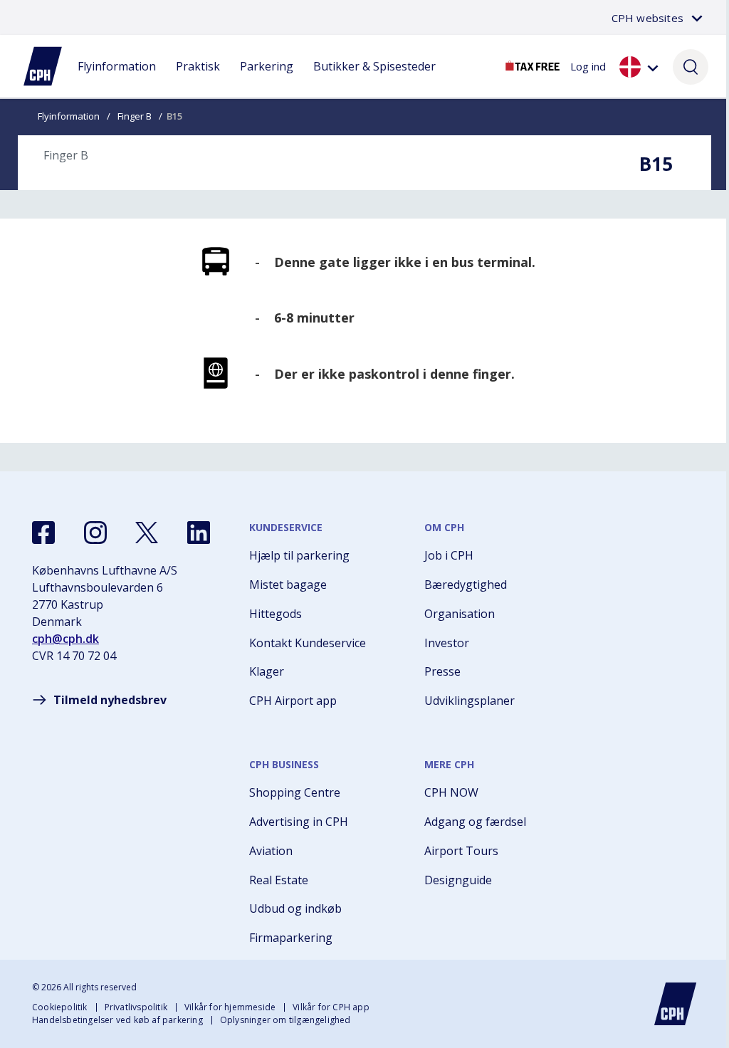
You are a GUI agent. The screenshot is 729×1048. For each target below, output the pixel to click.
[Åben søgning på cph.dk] (690, 66)
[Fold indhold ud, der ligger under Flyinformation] (117, 80)
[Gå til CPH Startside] (675, 1004)
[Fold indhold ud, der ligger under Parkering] (267, 80)
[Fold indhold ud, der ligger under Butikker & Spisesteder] (374, 80)
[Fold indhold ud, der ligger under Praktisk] (198, 80)
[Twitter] (146, 532)
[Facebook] (43, 532)
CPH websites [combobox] (647, 18)
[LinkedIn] (198, 532)
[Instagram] (95, 532)
